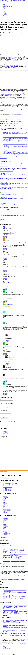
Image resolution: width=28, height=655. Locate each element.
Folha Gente (23, 59)
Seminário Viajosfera (4, 94)
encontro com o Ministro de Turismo (12, 95)
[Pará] (4, 502)
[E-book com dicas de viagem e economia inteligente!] (8, 484)
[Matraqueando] (3, 1)
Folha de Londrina (15, 58)
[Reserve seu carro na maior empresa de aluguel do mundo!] (5, 432)
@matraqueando (17, 114)
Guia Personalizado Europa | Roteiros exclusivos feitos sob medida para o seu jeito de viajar (14, 609)
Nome (3, 399)
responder (5, 236)
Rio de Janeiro (12, 93)
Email (7, 403)
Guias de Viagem (13, 545)
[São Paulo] (5, 511)
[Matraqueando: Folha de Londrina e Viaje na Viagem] (11, 198)
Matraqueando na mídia (17, 32)
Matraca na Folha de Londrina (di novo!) (9, 207)
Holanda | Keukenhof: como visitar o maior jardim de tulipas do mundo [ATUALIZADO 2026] (14, 607)
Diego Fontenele (8, 282)
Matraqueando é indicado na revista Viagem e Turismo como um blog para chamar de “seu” (13, 188)
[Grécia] (4, 524)
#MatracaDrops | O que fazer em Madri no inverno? (14, 595)
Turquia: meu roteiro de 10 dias (16, 556)
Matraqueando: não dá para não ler (8, 194)
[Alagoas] (5, 496)
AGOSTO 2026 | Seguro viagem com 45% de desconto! (15, 605)
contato (11, 576)
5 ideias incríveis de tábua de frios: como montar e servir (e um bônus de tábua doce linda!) (15, 621)
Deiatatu (7, 262)
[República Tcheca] (7, 533)
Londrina (8, 90)
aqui (20, 94)
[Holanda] (5, 525)
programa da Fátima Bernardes (11, 66)
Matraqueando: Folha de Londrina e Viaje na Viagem (12, 200)
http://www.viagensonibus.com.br (9, 389)
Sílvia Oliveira (21, 156)
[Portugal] (5, 532)
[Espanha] (5, 521)
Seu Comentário (3, 410)
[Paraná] (4, 504)
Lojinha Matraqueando (13, 123)
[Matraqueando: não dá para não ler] (7, 192)
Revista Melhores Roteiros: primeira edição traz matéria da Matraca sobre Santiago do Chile (13, 179)
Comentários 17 (3, 158)
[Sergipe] (5, 512)
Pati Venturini (8, 367)
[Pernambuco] (6, 505)
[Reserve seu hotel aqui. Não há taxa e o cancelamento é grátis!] (5, 431)
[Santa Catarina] (6, 510)
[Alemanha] (5, 518)
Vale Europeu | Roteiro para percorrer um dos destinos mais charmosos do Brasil (15, 554)
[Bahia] (4, 498)
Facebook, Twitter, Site (7, 407)
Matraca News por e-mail (16, 121)
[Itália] (4, 528)
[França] (4, 522)
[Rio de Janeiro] (6, 506)
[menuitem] (4, 4)
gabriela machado (9, 304)
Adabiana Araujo (6, 561)
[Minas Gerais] (6, 500)
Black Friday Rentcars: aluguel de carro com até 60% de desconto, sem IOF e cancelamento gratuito (15, 612)
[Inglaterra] (5, 526)
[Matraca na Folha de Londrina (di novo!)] (9, 204)
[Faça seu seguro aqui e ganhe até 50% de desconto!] (6, 433)
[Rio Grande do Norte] (7, 507)
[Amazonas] (5, 497)
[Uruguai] (5, 534)
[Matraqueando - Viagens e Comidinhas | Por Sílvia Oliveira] (12, 0)
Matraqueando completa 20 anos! (17, 549)
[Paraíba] (5, 503)
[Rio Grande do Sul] (7, 509)
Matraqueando (17, 116)
